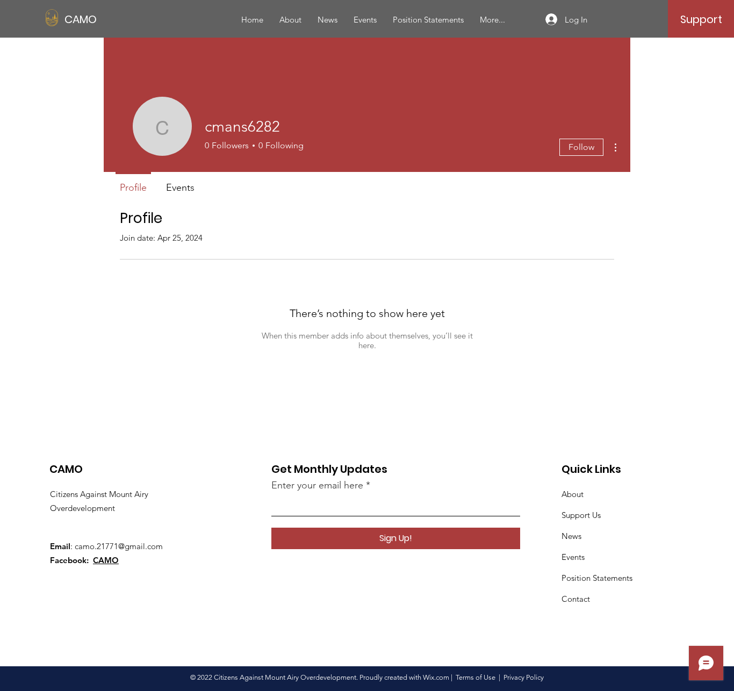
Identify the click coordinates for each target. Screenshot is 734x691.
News (571, 536)
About (573, 494)
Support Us (581, 515)
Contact (576, 599)
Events (573, 557)
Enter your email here (317, 485)
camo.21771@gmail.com (119, 546)
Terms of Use (475, 677)
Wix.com (436, 677)
